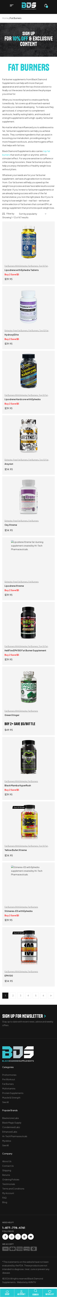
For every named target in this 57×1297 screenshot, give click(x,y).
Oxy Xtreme (11, 524)
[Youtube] (31, 1237)
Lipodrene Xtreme (14, 585)
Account (21, 1294)
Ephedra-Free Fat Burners (16, 330)
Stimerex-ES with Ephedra (19, 911)
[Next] (51, 996)
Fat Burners (33, 266)
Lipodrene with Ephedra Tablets (22, 270)
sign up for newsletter (22, 1016)
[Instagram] (12, 1237)
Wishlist (49, 1294)
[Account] (21, 1291)
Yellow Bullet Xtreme (16, 850)
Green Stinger (12, 715)
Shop (7, 1294)
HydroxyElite (12, 334)
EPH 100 (9, 975)
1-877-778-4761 (13, 1227)
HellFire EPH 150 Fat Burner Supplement (25, 650)
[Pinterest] (24, 1237)
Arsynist (9, 463)
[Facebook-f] (5, 1237)
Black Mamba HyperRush (18, 785)
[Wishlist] (49, 1291)
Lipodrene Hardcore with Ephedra (23, 399)
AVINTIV (32, 1282)
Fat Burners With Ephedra (16, 266)
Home (5, 18)
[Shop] (7, 1291)
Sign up (28, 33)
